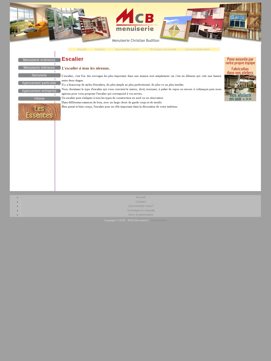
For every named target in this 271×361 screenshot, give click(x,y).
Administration (158, 220)
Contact (100, 49)
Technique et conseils (163, 49)
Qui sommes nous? (127, 49)
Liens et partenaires (197, 49)
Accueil (81, 49)
